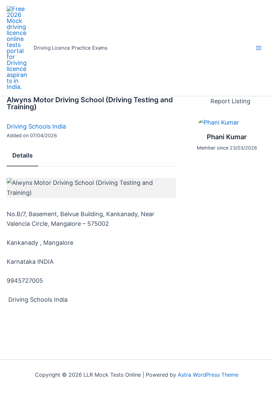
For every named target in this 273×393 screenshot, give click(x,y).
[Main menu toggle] (258, 48)
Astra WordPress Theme (208, 374)
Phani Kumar (227, 137)
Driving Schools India (36, 126)
